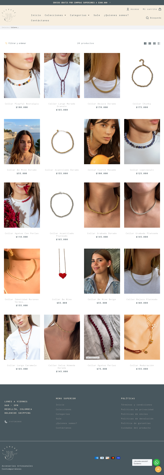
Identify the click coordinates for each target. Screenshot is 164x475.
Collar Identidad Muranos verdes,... (22, 300)
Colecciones (63, 409)
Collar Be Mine (62, 299)
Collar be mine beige (102, 299)
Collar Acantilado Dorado (62, 170)
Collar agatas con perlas (22, 233)
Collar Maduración (142, 365)
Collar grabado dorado (102, 233)
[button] (55, 15)
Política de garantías (136, 423)
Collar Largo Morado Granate (62, 105)
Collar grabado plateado (142, 233)
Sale (59, 419)
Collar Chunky (142, 104)
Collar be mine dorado (22, 170)
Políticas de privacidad (137, 409)
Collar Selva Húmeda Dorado (62, 366)
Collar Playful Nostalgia (22, 104)
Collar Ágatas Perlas (102, 365)
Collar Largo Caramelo (22, 365)
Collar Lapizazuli (142, 170)
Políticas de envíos (134, 414)
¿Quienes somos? (66, 423)
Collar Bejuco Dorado (102, 104)
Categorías (63, 414)
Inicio (5, 27)
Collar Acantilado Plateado (62, 234)
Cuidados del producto (136, 428)
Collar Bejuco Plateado (142, 299)
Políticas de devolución (137, 419)
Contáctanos (63, 428)
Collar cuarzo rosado (102, 170)
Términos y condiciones (136, 405)
